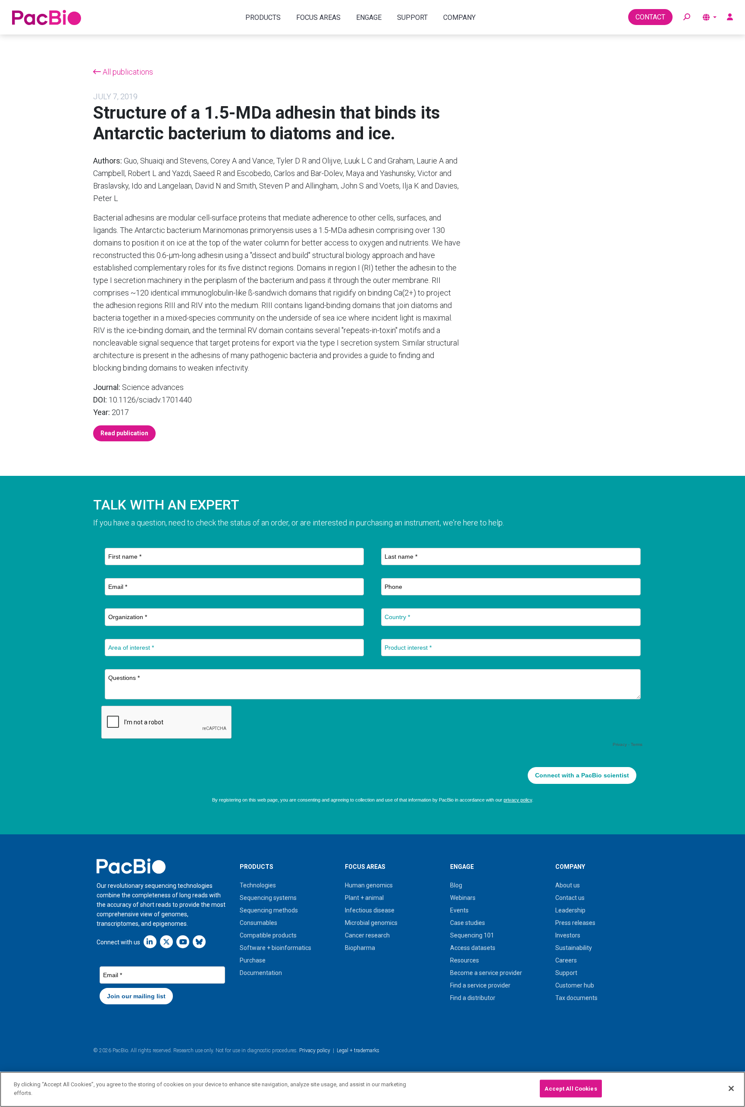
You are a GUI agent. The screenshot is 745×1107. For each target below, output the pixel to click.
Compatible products (268, 935)
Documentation (261, 972)
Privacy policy (314, 1050)
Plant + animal (364, 897)
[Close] (731, 1088)
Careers (566, 960)
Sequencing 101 (472, 935)
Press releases (575, 922)
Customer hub (574, 985)
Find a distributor (472, 997)
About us (567, 885)
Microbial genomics (371, 922)
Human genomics (369, 885)
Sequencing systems (268, 897)
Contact (650, 17)
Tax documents (576, 997)
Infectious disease (369, 910)
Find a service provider (480, 985)
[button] (687, 17)
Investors (567, 935)
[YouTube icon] (182, 941)
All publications (127, 71)
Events (459, 910)
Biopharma (360, 947)
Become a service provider (486, 972)
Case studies (467, 922)
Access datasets (472, 947)
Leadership (570, 910)
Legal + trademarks (358, 1050)
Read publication (124, 433)
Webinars (463, 897)
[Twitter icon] (166, 941)
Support (566, 972)
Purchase (253, 960)
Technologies (258, 885)
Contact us (570, 897)
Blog (456, 885)
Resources (464, 960)
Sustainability (573, 947)
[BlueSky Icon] (199, 941)
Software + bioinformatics (275, 947)
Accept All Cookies (571, 1088)
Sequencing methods (269, 910)
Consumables (258, 922)
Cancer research (367, 935)
